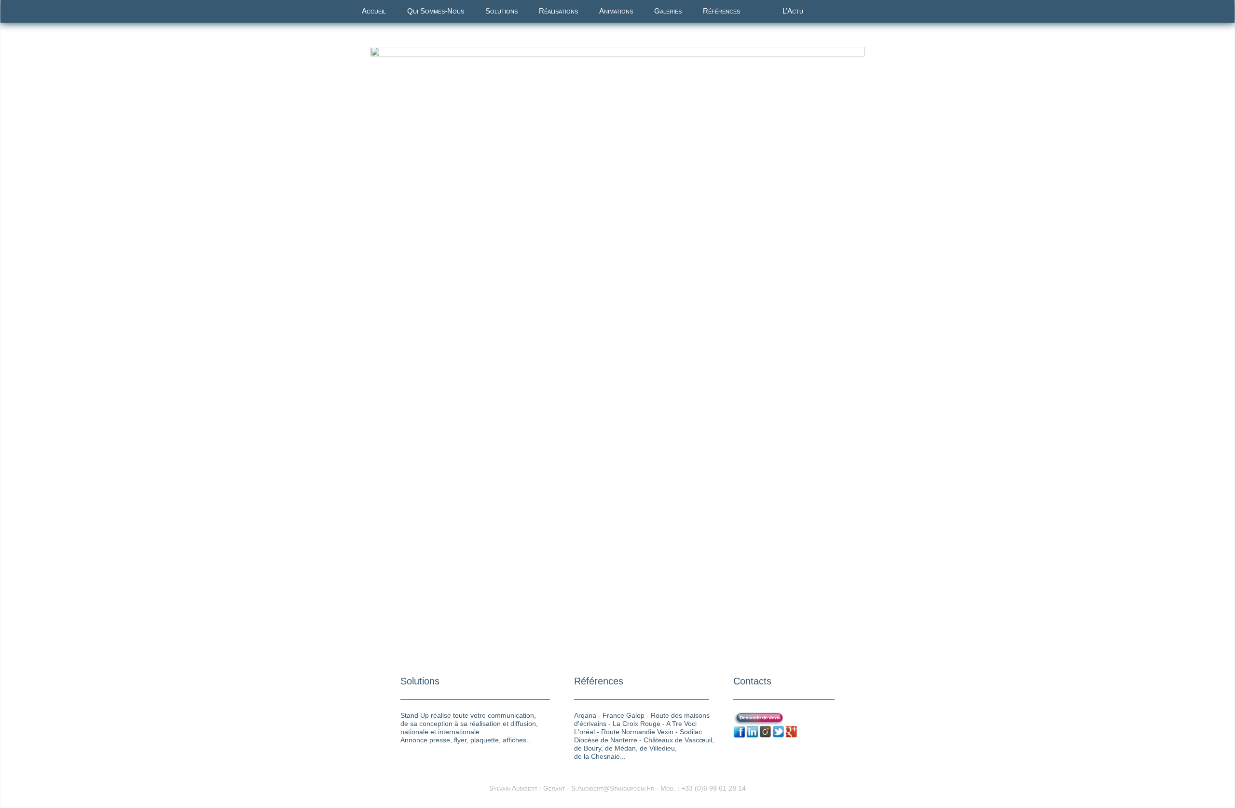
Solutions (501, 11)
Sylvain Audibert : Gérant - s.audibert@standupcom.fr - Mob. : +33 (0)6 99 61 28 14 (617, 788)
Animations (616, 11)
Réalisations (558, 11)
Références (721, 11)
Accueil (374, 11)
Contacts (752, 681)
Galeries (668, 11)
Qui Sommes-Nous (435, 11)
